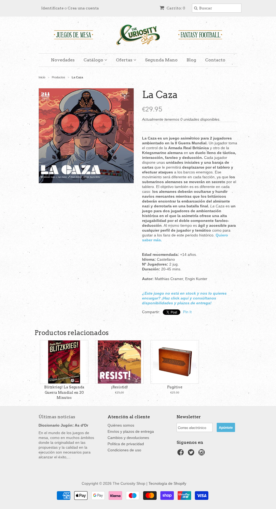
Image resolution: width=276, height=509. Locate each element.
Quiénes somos (121, 425)
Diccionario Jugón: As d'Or (63, 425)
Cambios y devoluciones (128, 437)
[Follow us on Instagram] (202, 454)
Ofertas (124, 59)
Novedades (63, 59)
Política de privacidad (126, 444)
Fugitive (174, 387)
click (175, 298)
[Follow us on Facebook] (181, 454)
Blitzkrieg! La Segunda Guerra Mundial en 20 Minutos (64, 392)
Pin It (187, 312)
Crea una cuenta (83, 8)
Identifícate (52, 8)
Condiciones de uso (124, 450)
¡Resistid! (119, 387)
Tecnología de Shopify (167, 483)
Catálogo (94, 59)
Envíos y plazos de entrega (131, 431)
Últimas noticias (57, 416)
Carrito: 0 (175, 8)
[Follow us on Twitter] (192, 454)
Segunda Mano (161, 59)
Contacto (215, 59)
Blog (191, 59)
